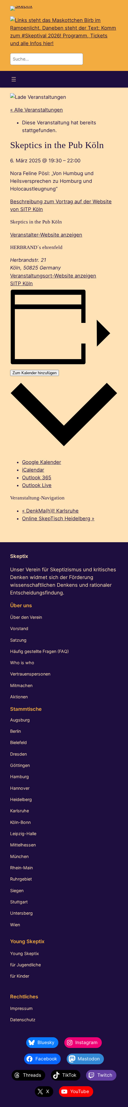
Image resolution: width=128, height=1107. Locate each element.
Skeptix (19, 556)
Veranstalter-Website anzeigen (46, 235)
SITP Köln (21, 283)
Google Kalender (41, 462)
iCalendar (33, 470)
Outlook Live (36, 485)
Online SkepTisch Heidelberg (58, 518)
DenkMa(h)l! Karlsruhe (50, 511)
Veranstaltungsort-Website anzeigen (53, 276)
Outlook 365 (36, 477)
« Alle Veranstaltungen (36, 110)
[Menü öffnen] (13, 79)
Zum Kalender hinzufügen (35, 373)
